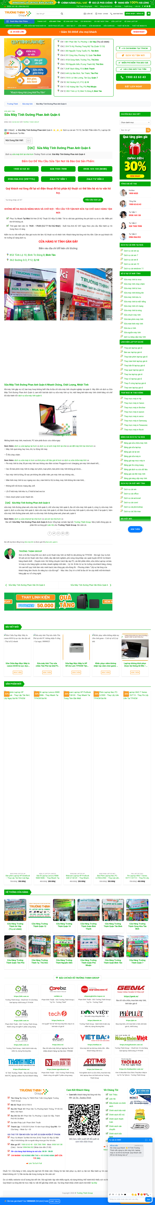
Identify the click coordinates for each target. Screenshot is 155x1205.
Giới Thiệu (113, 1095)
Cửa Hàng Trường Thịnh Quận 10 (64, 925)
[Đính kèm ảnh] (110, 1194)
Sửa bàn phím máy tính (133, 319)
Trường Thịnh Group (31, 122)
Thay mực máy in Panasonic (136, 425)
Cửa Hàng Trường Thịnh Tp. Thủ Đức (39, 961)
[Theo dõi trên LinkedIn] (149, 6)
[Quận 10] (86, 294)
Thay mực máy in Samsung (135, 421)
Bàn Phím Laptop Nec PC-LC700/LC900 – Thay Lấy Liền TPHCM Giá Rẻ (107, 877)
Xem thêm (135, 529)
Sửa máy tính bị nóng (133, 310)
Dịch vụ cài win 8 (131, 260)
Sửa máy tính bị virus (132, 279)
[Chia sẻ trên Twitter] (54, 534)
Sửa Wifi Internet (13, 26)
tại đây (94, 1183)
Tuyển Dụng (128, 6)
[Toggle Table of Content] (27, 141)
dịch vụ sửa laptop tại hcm (25, 446)
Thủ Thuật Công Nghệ (84, 6)
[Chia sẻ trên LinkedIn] (67, 534)
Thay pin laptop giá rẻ (133, 348)
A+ (122, 1194)
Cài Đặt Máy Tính (101, 21)
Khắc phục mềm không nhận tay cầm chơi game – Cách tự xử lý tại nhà (106, 664)
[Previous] (9, 602)
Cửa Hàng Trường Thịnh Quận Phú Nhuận (88, 962)
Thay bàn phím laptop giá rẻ (135, 357)
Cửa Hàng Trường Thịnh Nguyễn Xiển (64, 961)
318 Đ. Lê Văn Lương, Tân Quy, (81, 78)
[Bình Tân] (30, 294)
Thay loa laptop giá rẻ (133, 374)
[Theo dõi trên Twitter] (145, 6)
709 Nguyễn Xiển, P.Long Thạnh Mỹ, (84, 64)
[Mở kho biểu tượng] (150, 1194)
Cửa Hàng (82, 26)
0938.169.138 (12, 6)
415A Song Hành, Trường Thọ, (82, 60)
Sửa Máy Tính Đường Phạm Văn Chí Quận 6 (26, 585)
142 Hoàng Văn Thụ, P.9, (81, 87)
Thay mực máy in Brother (134, 407)
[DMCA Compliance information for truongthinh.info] (139, 1126)
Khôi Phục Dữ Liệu (56, 26)
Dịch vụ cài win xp (131, 251)
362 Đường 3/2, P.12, (77, 82)
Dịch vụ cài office (131, 494)
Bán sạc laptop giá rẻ (133, 352)
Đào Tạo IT (70, 26)
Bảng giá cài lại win (132, 452)
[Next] (107, 602)
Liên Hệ (137, 6)
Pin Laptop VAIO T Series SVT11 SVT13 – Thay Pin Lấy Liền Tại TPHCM (137, 877)
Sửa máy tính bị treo (132, 288)
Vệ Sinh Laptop (131, 21)
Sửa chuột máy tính (132, 315)
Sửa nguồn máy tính (132, 332)
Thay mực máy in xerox (134, 416)
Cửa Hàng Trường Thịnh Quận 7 (137, 961)
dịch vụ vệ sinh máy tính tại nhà (53, 446)
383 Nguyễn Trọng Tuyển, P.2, (82, 51)
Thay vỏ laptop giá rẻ (133, 379)
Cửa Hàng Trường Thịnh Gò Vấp (15, 925)
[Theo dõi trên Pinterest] (147, 6)
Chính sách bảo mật (117, 1110)
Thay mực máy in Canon (134, 403)
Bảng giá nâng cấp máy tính (135, 478)
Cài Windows (86, 21)
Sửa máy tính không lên (134, 293)
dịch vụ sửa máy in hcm (24, 460)
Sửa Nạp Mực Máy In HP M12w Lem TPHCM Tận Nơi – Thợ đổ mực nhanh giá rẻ (76, 664)
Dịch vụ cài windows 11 (134, 268)
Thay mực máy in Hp (132, 398)
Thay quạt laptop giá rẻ (134, 370)
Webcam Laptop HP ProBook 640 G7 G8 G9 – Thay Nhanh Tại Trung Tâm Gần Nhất (77, 877)
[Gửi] (62, 14)
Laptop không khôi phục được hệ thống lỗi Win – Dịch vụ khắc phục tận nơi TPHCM (135, 664)
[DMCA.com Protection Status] (139, 1114)
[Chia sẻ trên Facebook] (50, 534)
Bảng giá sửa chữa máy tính (135, 443)
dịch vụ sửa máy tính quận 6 (30, 395)
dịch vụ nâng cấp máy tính (135, 337)
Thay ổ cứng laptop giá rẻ (135, 383)
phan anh (48, 542)
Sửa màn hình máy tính (133, 324)
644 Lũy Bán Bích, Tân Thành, (81, 73)
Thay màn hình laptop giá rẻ (135, 361)
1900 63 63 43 (26, 1145)
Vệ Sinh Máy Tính (70, 21)
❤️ (144, 1194)
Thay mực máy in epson (134, 412)
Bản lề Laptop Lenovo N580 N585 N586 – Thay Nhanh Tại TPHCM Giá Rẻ (47, 877)
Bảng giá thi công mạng (134, 465)
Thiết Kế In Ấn (123, 26)
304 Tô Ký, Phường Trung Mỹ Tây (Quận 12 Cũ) (85, 46)
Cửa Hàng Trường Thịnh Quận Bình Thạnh (88, 926)
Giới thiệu (118, 6)
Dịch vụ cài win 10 (131, 264)
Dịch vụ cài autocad (132, 498)
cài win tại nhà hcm (52, 519)
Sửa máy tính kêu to (132, 297)
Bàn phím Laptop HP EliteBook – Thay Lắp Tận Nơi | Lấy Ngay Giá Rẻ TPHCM (18, 877)
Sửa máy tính (55, 21)
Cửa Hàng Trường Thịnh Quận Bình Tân (113, 961)
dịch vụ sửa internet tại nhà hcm (28, 519)
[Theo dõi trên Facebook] (142, 6)
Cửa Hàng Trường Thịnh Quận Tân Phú (15, 961)
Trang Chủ (41, 21)
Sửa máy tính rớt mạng (133, 306)
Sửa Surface (109, 26)
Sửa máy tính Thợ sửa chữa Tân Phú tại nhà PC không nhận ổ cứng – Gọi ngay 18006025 (47, 664)
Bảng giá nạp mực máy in (134, 461)
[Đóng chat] (150, 1140)
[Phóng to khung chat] (146, 1140)
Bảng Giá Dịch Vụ (106, 6)
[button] (135, 14)
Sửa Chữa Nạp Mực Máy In (35, 26)
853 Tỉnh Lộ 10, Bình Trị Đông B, (84, 91)
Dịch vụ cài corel (131, 502)
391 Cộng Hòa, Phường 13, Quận (83, 55)
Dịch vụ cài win (130, 489)
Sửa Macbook (95, 26)
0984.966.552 (24, 6)
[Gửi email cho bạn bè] (58, 534)
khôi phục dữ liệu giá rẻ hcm (49, 460)
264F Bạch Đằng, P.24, (80, 69)
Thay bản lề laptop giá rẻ (134, 365)
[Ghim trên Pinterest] (63, 534)
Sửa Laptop (116, 21)
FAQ (96, 6)
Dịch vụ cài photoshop (133, 507)
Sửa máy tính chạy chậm (134, 284)
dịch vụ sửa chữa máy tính (75, 460)
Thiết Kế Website (139, 26)
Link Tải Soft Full (35, 1163)
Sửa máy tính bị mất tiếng (135, 301)
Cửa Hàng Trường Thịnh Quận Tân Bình (113, 925)
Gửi (148, 1199)
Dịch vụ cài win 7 (131, 255)
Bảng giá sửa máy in (132, 456)
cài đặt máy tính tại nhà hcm (81, 446)
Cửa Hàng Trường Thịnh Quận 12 (40, 925)
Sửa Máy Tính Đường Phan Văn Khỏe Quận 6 (89, 585)
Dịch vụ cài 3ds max (132, 511)
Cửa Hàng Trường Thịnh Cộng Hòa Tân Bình (137, 926)
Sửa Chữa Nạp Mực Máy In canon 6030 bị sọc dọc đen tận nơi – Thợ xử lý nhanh (18, 664)
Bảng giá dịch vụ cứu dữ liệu (135, 469)
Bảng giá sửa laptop (132, 447)
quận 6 (55, 542)
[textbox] (126, 1199)
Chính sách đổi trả (116, 1115)
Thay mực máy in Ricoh (134, 429)
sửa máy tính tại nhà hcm (23, 154)
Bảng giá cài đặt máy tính (134, 474)
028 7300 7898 (40, 1145)
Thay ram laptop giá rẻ (133, 388)
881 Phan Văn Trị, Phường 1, (80, 42)
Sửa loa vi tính (130, 328)
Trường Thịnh (12, 104)
